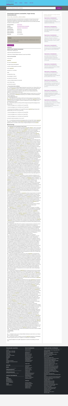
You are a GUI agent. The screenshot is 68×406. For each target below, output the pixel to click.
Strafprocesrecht (27, 386)
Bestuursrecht (28, 349)
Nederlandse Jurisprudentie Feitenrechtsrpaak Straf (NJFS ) (52, 375)
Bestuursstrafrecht (28, 356)
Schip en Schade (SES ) (48, 386)
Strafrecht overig (27, 387)
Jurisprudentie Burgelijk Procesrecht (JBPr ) (51, 363)
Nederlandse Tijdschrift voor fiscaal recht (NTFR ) (52, 377)
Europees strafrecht (28, 382)
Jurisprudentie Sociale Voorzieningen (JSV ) (51, 368)
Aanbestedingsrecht (28, 365)
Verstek (7, 358)
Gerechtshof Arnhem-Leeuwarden (23, 26)
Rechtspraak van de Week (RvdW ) (49, 385)
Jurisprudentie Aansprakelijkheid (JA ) (50, 359)
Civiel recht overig (28, 368)
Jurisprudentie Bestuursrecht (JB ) (49, 362)
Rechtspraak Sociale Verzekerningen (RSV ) (51, 384)
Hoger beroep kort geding (10, 355)
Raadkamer (8, 357)
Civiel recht (19, 27)
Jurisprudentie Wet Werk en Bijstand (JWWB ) (51, 371)
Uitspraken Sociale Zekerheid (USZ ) (50, 388)
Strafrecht (27, 380)
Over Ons (31, 2)
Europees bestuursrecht (29, 357)
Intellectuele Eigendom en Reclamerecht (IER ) (51, 358)
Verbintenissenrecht (28, 378)
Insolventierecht (25, 27)
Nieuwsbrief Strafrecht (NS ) (48, 378)
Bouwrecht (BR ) (46, 356)
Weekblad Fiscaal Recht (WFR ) (49, 391)
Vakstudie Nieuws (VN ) (47, 389)
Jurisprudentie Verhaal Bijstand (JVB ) (50, 369)
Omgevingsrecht (27, 359)
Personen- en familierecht (29, 377)
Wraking (7, 362)
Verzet (7, 359)
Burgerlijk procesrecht (28, 367)
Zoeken (20, 2)
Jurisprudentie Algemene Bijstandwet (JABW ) (51, 360)
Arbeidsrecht (27, 366)
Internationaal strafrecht (29, 383)
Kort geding (8, 356)
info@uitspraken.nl (9, 384)
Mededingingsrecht (28, 358)
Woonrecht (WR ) (47, 392)
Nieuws (26, 2)
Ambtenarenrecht (28, 351)
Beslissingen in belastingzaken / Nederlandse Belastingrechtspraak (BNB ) (51, 353)
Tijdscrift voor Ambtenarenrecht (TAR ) (50, 387)
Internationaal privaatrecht (29, 374)
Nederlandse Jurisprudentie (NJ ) (49, 373)
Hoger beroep (19, 24)
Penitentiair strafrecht (28, 385)
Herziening (8, 353)
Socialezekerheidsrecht (28, 360)
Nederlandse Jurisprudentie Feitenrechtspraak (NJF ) (52, 376)
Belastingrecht (27, 352)
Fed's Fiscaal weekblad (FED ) (49, 357)
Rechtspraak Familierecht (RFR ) (49, 383)
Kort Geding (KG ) (47, 372)
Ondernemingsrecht (28, 376)
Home (16, 2)
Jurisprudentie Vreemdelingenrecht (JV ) (50, 370)
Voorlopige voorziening (9, 360)
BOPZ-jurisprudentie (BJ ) (48, 355)
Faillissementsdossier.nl (10, 369)
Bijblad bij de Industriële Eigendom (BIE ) (50, 354)
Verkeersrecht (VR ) (47, 390)
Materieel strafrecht (28, 384)
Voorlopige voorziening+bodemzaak (11, 361)
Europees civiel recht (28, 369)
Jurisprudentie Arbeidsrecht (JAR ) (49, 361)
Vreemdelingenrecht (28, 361)
